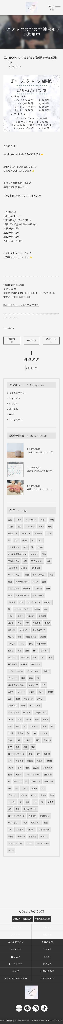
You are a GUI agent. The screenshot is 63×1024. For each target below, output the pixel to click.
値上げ (46, 671)
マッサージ (28, 699)
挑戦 (19, 650)
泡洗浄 (34, 788)
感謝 (44, 726)
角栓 (27, 802)
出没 (37, 719)
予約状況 (42, 616)
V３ (33, 540)
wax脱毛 (47, 602)
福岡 (19, 767)
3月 (34, 733)
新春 (10, 699)
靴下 (10, 747)
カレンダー (24, 630)
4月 (19, 740)
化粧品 (11, 650)
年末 (17, 809)
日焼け (24, 788)
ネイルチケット (30, 809)
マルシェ (38, 588)
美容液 (50, 802)
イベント (21, 692)
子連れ (11, 526)
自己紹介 (38, 533)
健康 (17, 747)
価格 (38, 754)
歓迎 (19, 526)
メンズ (35, 581)
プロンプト (12, 795)
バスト (11, 623)
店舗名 (24, 664)
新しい (24, 795)
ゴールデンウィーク (16, 754)
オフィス (44, 836)
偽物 (19, 637)
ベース (41, 526)
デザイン (21, 836)
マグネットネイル (15, 671)
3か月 (41, 692)
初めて (43, 519)
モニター (27, 712)
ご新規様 (11, 643)
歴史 (27, 650)
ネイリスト (26, 533)
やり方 (20, 616)
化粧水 (30, 761)
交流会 (11, 733)
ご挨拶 (50, 692)
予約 (44, 554)
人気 (51, 575)
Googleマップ (40, 712)
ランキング (12, 705)
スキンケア (33, 685)
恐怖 (21, 602)
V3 (9, 540)
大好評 (11, 692)
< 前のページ (12, 340)
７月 (10, 829)
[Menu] (58, 7)
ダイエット (12, 678)
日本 (35, 650)
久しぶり (31, 616)
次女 (10, 726)
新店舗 (36, 767)
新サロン (17, 781)
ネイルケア (47, 767)
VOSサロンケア (22, 581)
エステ (49, 533)
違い (40, 540)
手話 (27, 623)
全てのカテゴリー (18, 393)
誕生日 (45, 719)
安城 (10, 519)
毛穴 (46, 609)
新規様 (43, 637)
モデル (22, 643)
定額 (27, 575)
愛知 (48, 588)
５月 (10, 761)
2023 (42, 657)
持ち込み (13, 409)
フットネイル (13, 547)
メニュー (41, 699)
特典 (17, 726)
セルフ (11, 616)
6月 (9, 788)
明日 (38, 740)
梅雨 (10, 774)
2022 (25, 547)
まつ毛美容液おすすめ (17, 554)
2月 (38, 678)
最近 (10, 581)
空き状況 (11, 630)
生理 (52, 795)
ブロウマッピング (15, 843)
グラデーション (33, 671)
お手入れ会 (41, 643)
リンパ (29, 843)
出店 (10, 595)
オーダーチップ (33, 602)
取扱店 (37, 609)
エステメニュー (39, 575)
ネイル (18, 519)
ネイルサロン (30, 519)
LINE (23, 705)
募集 (31, 643)
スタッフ (34, 554)
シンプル (13, 403)
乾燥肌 (39, 761)
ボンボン (44, 650)
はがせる (27, 588)
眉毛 (50, 526)
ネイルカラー (13, 823)
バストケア (35, 823)
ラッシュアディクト (22, 609)
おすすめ (19, 761)
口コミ (11, 719)
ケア (25, 823)
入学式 (11, 740)
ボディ (10, 836)
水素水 (24, 568)
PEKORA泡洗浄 (42, 843)
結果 (31, 678)
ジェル (11, 850)
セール (33, 795)
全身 (43, 788)
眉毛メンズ (12, 533)
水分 (49, 561)
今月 (44, 685)
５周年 (32, 692)
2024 (18, 699)
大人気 (43, 795)
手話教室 (36, 623)
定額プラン (44, 816)
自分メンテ (49, 781)
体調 (27, 767)
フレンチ (31, 829)
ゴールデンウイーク (16, 816)
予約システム (13, 561)
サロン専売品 (30, 637)
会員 (19, 719)
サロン (28, 719)
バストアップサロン (16, 685)
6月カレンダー (37, 561)
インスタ (43, 733)
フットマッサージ (32, 774)
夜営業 (49, 761)
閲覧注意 (11, 602)
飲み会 (18, 774)
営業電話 (32, 816)
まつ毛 (40, 547)
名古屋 (20, 733)
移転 (25, 747)
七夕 (35, 802)
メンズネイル (13, 712)
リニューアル (34, 705)
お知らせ (28, 740)
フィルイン (14, 398)
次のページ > (51, 340)
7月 (42, 802)
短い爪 (11, 637)
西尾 (30, 754)
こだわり (19, 829)
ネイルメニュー (14, 575)
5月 (16, 788)
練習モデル (35, 664)
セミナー (25, 657)
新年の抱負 (12, 664)
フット (11, 767)
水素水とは (35, 568)
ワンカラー (34, 726)
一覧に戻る (32, 340)
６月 (25, 561)
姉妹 (33, 747)
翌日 (44, 581)
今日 (52, 726)
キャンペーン (38, 595)
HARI (11, 414)
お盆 (10, 809)
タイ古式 (47, 740)
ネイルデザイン (22, 595)
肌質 (46, 823)
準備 (52, 519)
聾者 (23, 678)
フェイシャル (44, 829)
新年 (50, 657)
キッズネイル (13, 588)
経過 (19, 623)
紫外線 (47, 754)
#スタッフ (31, 368)
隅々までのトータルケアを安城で (21, 305)
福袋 (34, 657)
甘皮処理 (32, 836)
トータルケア (8, 328)
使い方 (25, 540)
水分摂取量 (12, 568)
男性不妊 (48, 774)
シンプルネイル (39, 630)
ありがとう (12, 657)
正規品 (47, 623)
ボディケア (35, 781)
